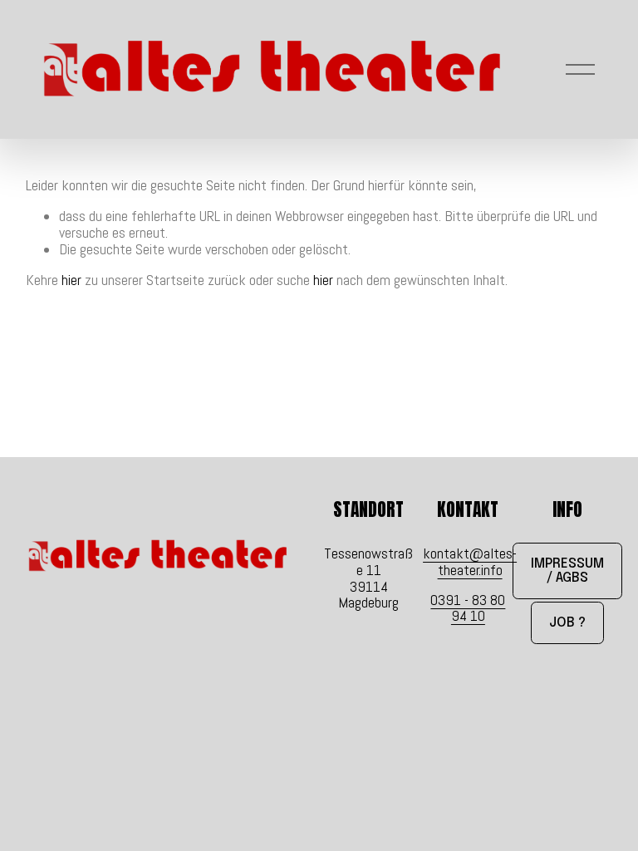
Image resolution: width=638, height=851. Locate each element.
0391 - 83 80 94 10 (467, 609)
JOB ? (567, 623)
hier (71, 280)
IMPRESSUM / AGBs (567, 571)
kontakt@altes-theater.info (470, 562)
